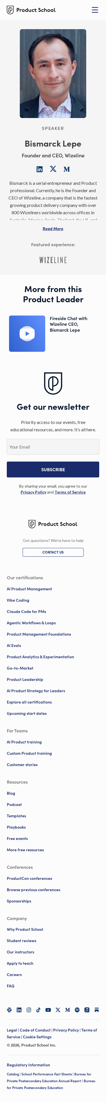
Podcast (14, 804)
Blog (11, 793)
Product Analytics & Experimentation (40, 656)
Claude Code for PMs (26, 611)
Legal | (13, 1030)
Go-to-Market (20, 668)
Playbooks (16, 827)
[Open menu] (95, 10)
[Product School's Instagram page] (28, 1009)
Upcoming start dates (27, 713)
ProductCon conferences (29, 878)
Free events (17, 838)
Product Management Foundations (39, 634)
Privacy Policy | (67, 1030)
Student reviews (21, 940)
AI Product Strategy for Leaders (36, 690)
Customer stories (22, 764)
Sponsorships (19, 901)
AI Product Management (29, 588)
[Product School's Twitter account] (57, 1010)
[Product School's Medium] (67, 1009)
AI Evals (14, 645)
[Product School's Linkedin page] (18, 1009)
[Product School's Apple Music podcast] (86, 1009)
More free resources (25, 849)
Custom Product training (29, 753)
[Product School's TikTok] (38, 1009)
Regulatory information (28, 1064)
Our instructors (20, 952)
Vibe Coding (18, 600)
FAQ (10, 986)
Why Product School (25, 929)
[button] (53, 228)
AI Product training (24, 742)
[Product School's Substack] (96, 1009)
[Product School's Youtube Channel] (48, 1009)
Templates (16, 815)
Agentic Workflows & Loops (31, 622)
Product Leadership (25, 679)
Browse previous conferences (33, 889)
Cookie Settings (37, 1036)
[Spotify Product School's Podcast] (77, 1009)
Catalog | (14, 1074)
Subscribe (53, 469)
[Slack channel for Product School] (9, 1009)
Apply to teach (20, 963)
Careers (14, 974)
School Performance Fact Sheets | (47, 1074)
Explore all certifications (29, 702)
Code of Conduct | (36, 1030)
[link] (33, 492)
